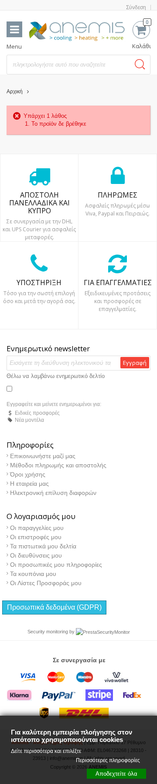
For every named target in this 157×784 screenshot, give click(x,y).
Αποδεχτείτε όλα (116, 773)
